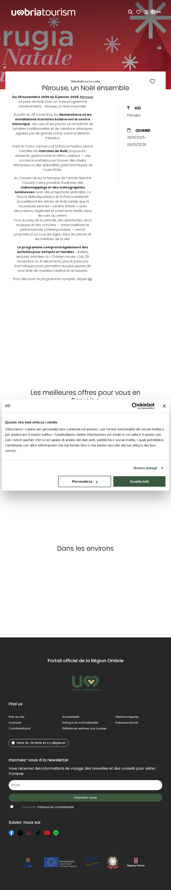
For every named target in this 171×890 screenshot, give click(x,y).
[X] (20, 833)
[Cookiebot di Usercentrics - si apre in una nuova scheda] (135, 406)
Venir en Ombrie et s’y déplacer (41, 743)
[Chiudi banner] (164, 406)
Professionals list (127, 723)
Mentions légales (127, 717)
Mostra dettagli (145, 468)
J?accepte (47, 807)
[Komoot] (56, 833)
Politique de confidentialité (80, 723)
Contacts (15, 723)
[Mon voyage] (138, 11)
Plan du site (16, 717)
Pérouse (86, 97)
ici (90, 279)
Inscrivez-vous (85, 797)
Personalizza (82, 481)
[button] (156, 12)
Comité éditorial (20, 728)
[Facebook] (11, 833)
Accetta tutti (139, 481)
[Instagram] (29, 833)
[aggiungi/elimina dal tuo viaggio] (31, 564)
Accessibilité (70, 717)
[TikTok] (38, 833)
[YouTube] (47, 833)
